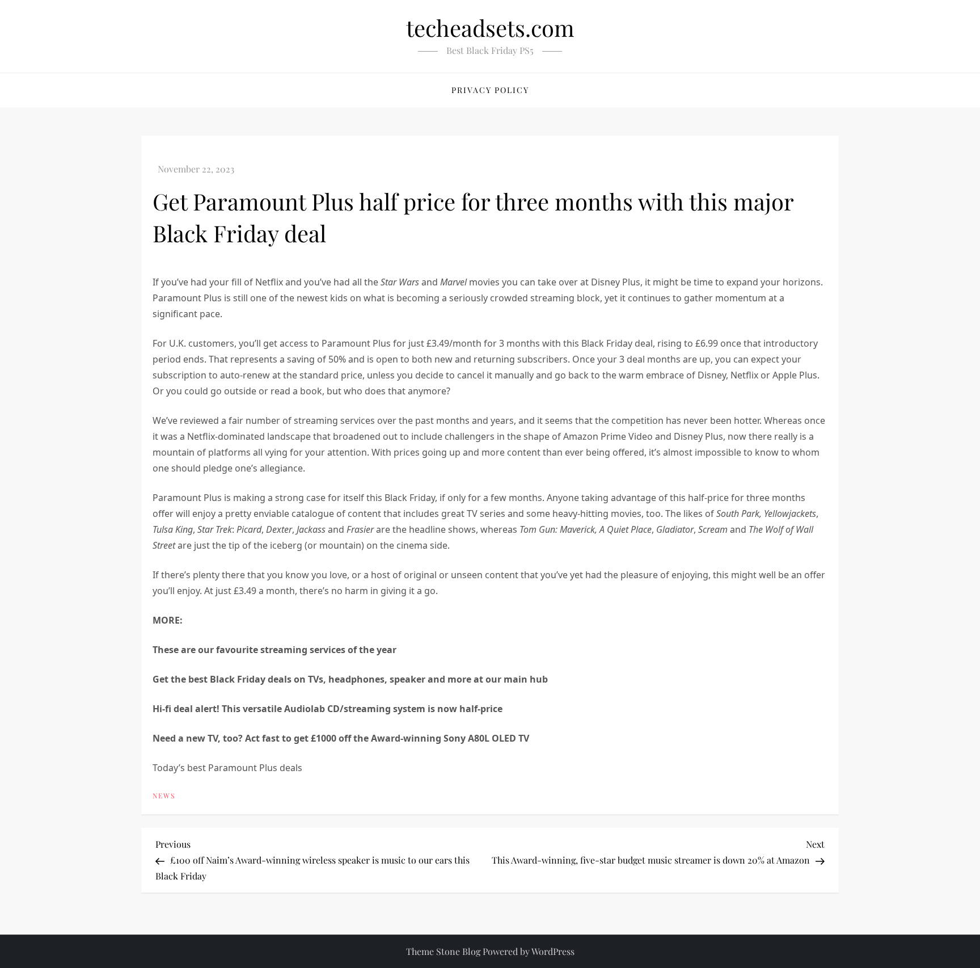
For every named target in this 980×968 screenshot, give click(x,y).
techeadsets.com (490, 27)
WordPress (553, 951)
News (164, 796)
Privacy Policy (490, 90)
